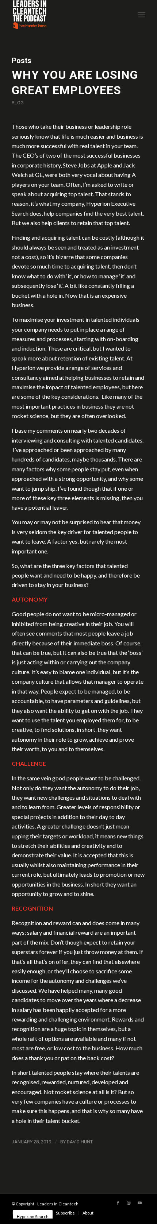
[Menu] (141, 14)
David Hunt (80, 1141)
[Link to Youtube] (139, 1202)
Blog (18, 102)
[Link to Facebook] (117, 1202)
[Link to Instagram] (128, 1202)
